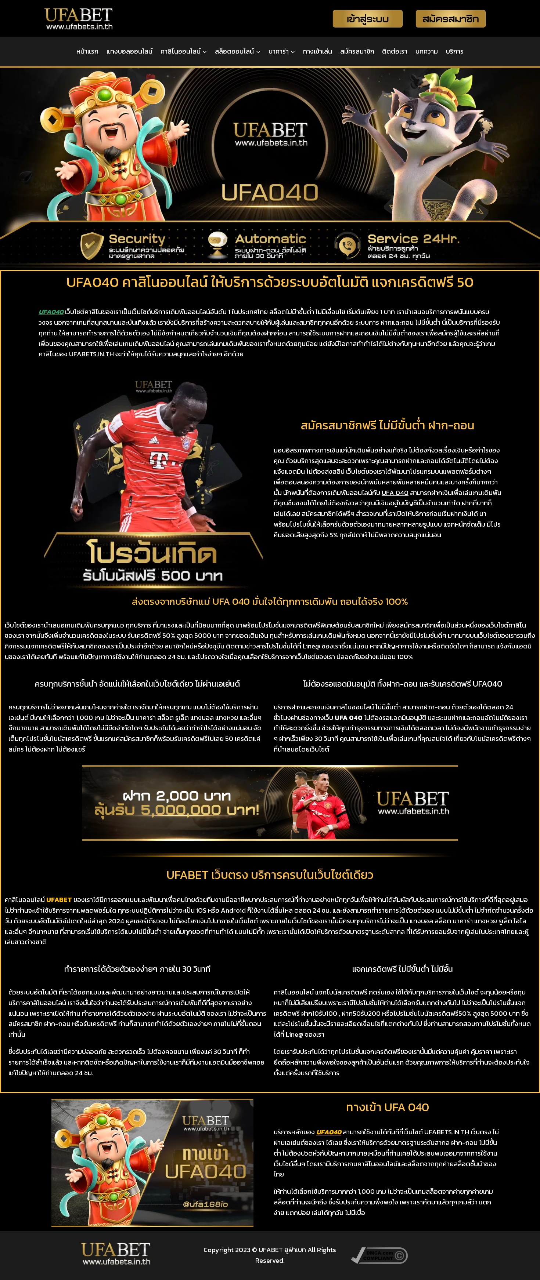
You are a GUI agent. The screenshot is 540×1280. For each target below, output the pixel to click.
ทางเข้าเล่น (317, 51)
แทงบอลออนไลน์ (129, 51)
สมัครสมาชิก (357, 51)
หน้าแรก (87, 51)
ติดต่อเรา (394, 51)
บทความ (426, 51)
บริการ (455, 51)
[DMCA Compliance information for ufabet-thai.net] (424, 1255)
